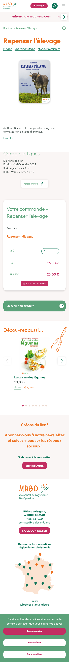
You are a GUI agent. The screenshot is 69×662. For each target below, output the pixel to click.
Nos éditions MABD (25, 49)
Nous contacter (34, 530)
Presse (35, 601)
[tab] (23, 405)
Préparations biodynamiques (31, 17)
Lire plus (8, 138)
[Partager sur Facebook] (42, 184)
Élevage (7, 49)
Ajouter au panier (36, 283)
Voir (19, 387)
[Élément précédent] (7, 361)
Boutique (39, 5)
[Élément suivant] (64, 17)
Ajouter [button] (30, 387)
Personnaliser (34, 654)
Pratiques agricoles (49, 49)
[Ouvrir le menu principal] (63, 6)
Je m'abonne (35, 465)
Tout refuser (34, 643)
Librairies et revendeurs (34, 605)
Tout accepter (34, 631)
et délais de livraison (64, 29)
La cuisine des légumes (29, 377)
